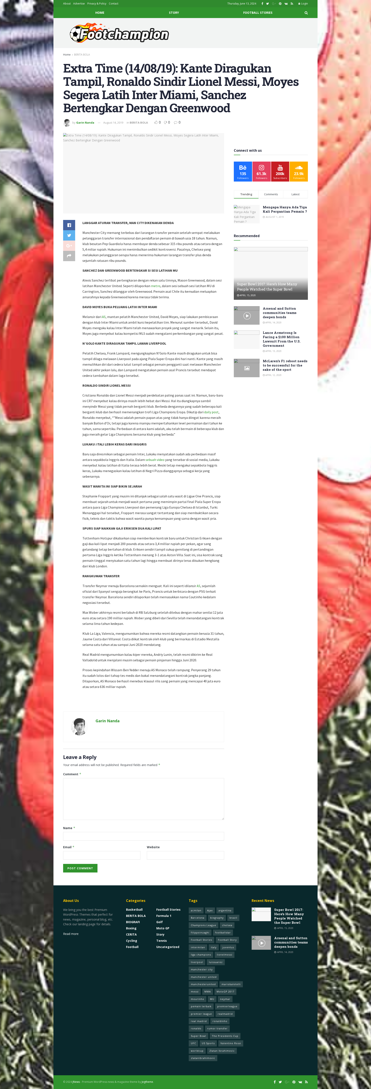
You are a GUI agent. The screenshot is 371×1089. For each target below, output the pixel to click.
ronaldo (196, 1028)
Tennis (161, 941)
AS (104, 317)
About (67, 3)
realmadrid (225, 1013)
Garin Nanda (85, 122)
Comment (72, 774)
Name (69, 828)
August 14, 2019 (113, 122)
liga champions (201, 954)
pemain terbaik (201, 1006)
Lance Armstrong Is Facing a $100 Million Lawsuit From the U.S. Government (282, 339)
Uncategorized (167, 947)
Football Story (227, 939)
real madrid (199, 1021)
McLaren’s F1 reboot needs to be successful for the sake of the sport (285, 365)
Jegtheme (147, 1082)
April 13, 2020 (273, 351)
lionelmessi (224, 954)
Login (304, 3)
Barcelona (197, 917)
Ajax (210, 910)
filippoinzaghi (200, 932)
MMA (207, 991)
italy (214, 947)
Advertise (79, 3)
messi (195, 991)
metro (155, 286)
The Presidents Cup (225, 1036)
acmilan (196, 910)
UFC (193, 1043)
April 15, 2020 (247, 295)
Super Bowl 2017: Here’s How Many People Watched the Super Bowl (267, 287)
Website (153, 847)
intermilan (198, 947)
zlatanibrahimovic (203, 1058)
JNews (76, 1082)
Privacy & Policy (96, 3)
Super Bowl (198, 1036)
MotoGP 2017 (225, 991)
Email (69, 847)
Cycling (131, 941)
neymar (225, 999)
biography (217, 917)
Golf (159, 922)
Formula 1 (163, 916)
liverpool (197, 962)
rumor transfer (217, 1028)
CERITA (131, 934)
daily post (211, 412)
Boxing (131, 928)
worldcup (197, 1050)
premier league (201, 1013)
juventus (228, 947)
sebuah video (155, 459)
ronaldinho (220, 1021)
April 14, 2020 (273, 322)
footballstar (223, 932)
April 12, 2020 (273, 375)
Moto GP (162, 928)
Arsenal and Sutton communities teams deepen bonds (279, 312)
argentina (225, 910)
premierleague (227, 1006)
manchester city (202, 969)
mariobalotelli (231, 984)
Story (174, 13)
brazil (233, 917)
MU (212, 999)
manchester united (204, 976)
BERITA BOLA (82, 54)
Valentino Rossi (230, 1043)
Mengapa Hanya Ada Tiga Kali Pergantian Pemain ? (285, 209)
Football (132, 947)
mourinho (197, 999)
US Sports (208, 1043)
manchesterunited (203, 984)
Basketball (134, 909)
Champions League (203, 925)
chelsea (227, 925)
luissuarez (216, 962)
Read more (71, 934)
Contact (113, 3)
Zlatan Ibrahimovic (222, 1050)
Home (99, 13)
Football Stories (257, 13)
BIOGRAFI (133, 922)
